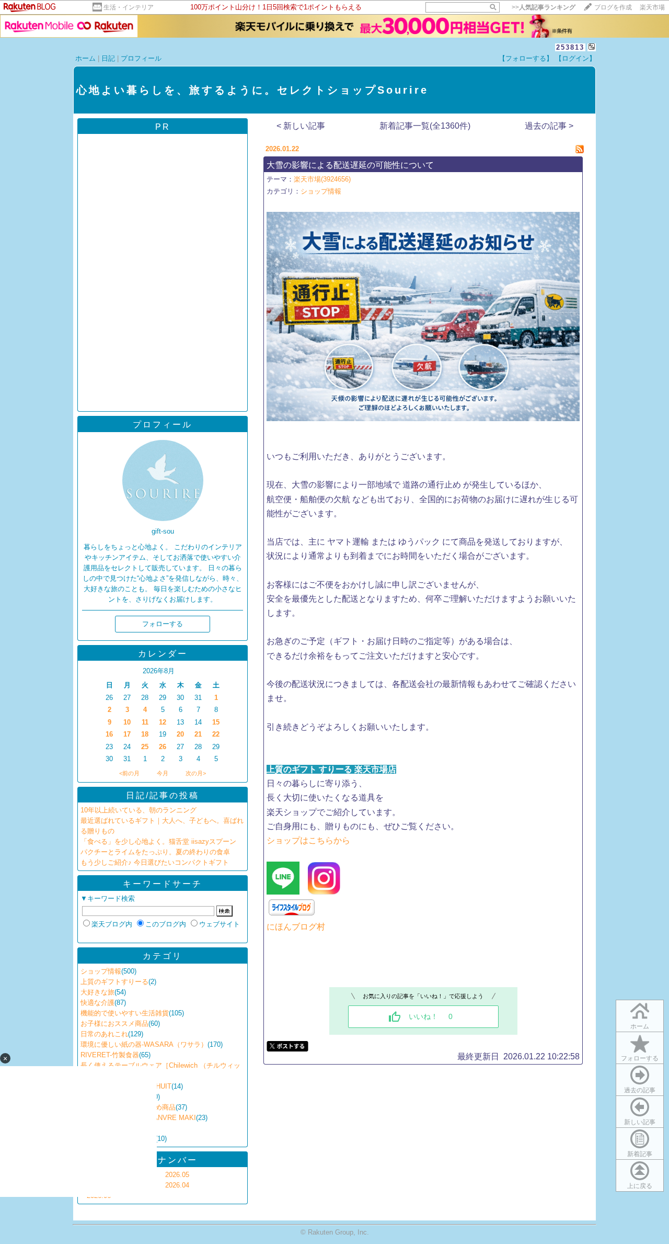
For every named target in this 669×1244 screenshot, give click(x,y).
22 (216, 734)
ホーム (85, 58)
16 (109, 734)
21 (198, 734)
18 (144, 734)
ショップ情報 (100, 971)
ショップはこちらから (308, 840)
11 (145, 722)
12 (162, 722)
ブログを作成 (613, 7)
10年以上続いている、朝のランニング (138, 810)
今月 (162, 773)
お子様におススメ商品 (114, 1023)
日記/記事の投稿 (162, 795)
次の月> (196, 773)
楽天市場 (652, 7)
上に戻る (639, 1186)
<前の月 (129, 773)
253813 (570, 47)
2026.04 (177, 1185)
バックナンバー (163, 1160)
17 (127, 734)
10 (127, 722)
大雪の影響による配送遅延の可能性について (350, 165)
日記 (108, 58)
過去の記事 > (549, 125)
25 (144, 747)
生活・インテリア (128, 7)
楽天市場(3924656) (322, 179)
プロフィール (141, 58)
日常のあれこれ (104, 1034)
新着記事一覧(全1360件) (424, 125)
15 (216, 722)
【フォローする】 (526, 58)
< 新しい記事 (300, 125)
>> (543, 7)
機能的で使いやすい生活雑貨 (124, 1013)
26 (162, 747)
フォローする (640, 1058)
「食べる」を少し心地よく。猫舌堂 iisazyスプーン (158, 841)
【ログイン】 (575, 58)
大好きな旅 (97, 992)
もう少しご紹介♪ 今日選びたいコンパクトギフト (154, 862)
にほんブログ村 (296, 926)
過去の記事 (639, 1090)
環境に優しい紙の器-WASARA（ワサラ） (143, 1044)
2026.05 (177, 1175)
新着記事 (639, 1154)
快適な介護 (97, 1002)
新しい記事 (639, 1122)
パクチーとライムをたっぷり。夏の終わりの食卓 (155, 852)
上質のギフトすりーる (114, 982)
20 (180, 734)
